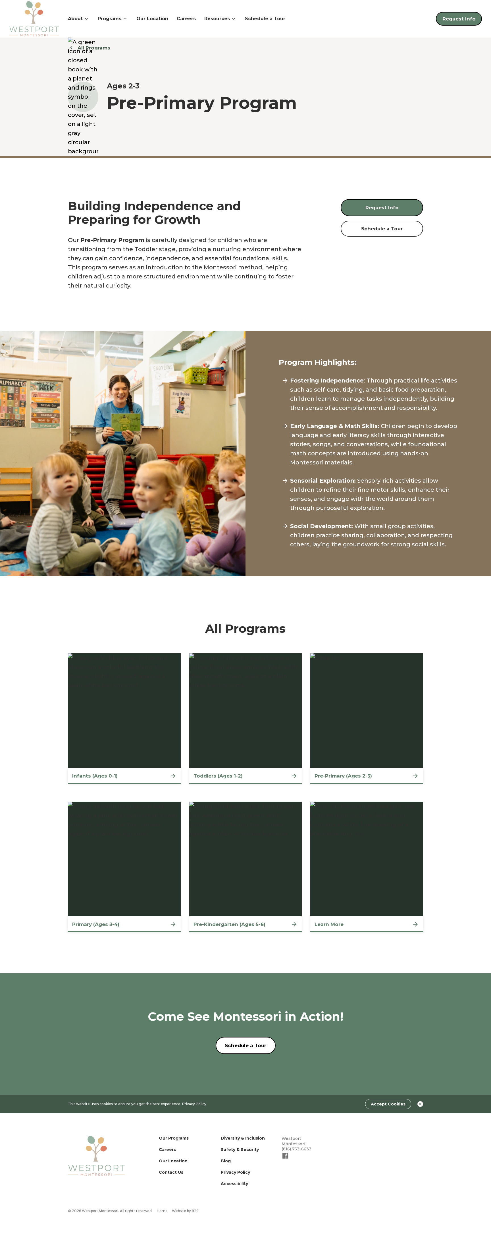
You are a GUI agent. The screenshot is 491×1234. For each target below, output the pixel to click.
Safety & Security (240, 1149)
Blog (226, 1161)
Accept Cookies (388, 1104)
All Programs (94, 48)
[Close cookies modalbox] (420, 1104)
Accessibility (234, 1183)
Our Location (152, 18)
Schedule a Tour (265, 18)
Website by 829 (185, 1211)
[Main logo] (96, 1156)
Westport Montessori (293, 1141)
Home (162, 1211)
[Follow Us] (285, 1158)
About (75, 18)
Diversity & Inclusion (243, 1138)
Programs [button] (109, 18)
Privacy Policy (194, 1104)
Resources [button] (217, 18)
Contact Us (171, 1172)
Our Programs (174, 1138)
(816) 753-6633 (296, 1149)
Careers (186, 18)
